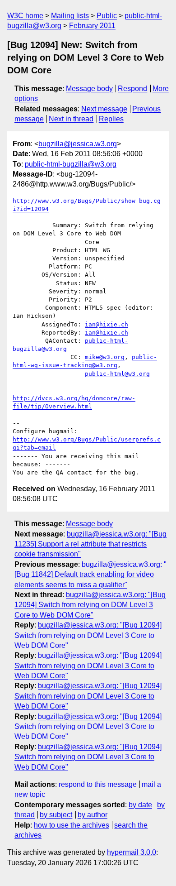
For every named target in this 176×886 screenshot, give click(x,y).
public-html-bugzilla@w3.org (70, 164)
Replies (111, 119)
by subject (56, 815)
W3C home (25, 15)
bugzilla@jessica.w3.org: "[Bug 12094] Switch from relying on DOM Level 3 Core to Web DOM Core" (90, 605)
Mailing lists (70, 15)
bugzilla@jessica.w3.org (77, 144)
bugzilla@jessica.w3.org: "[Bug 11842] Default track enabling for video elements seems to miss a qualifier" (90, 574)
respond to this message (98, 784)
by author (92, 815)
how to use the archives (71, 825)
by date (140, 805)
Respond (132, 88)
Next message (104, 109)
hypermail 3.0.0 (131, 852)
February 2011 (92, 25)
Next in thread (71, 119)
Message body (89, 88)
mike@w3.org (105, 357)
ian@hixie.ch (106, 324)
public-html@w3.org (117, 373)
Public (107, 15)
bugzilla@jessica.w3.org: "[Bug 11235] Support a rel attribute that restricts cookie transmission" (90, 544)
